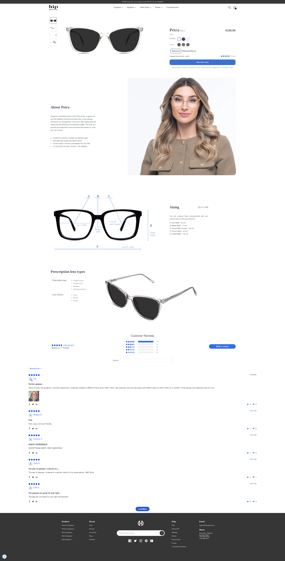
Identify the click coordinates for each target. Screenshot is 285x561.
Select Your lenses (202, 62)
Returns (174, 536)
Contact (174, 543)
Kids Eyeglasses (66, 539)
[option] (104, 37)
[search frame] (229, 7)
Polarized (176, 51)
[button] (225, 56)
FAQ (173, 525)
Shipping (174, 532)
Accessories (92, 532)
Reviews (91, 529)
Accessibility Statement (179, 546)
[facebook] (129, 540)
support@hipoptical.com (206, 525)
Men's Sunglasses (67, 536)
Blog (90, 536)
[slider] (34, 374)
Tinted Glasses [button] (145, 7)
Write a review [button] (222, 346)
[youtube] (151, 540)
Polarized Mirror (189, 51)
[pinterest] (146, 540)
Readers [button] (158, 7)
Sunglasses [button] (130, 7)
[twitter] (135, 540)
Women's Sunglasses (68, 529)
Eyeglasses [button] (117, 7)
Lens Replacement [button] (172, 7)
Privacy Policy (176, 539)
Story (91, 525)
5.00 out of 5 (68, 345)
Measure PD (175, 529)
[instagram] (140, 540)
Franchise (92, 539)
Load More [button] (142, 509)
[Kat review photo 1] (33, 396)
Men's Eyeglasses (67, 532)
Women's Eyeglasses (68, 525)
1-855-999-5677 (204, 538)
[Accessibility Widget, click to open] (4, 556)
